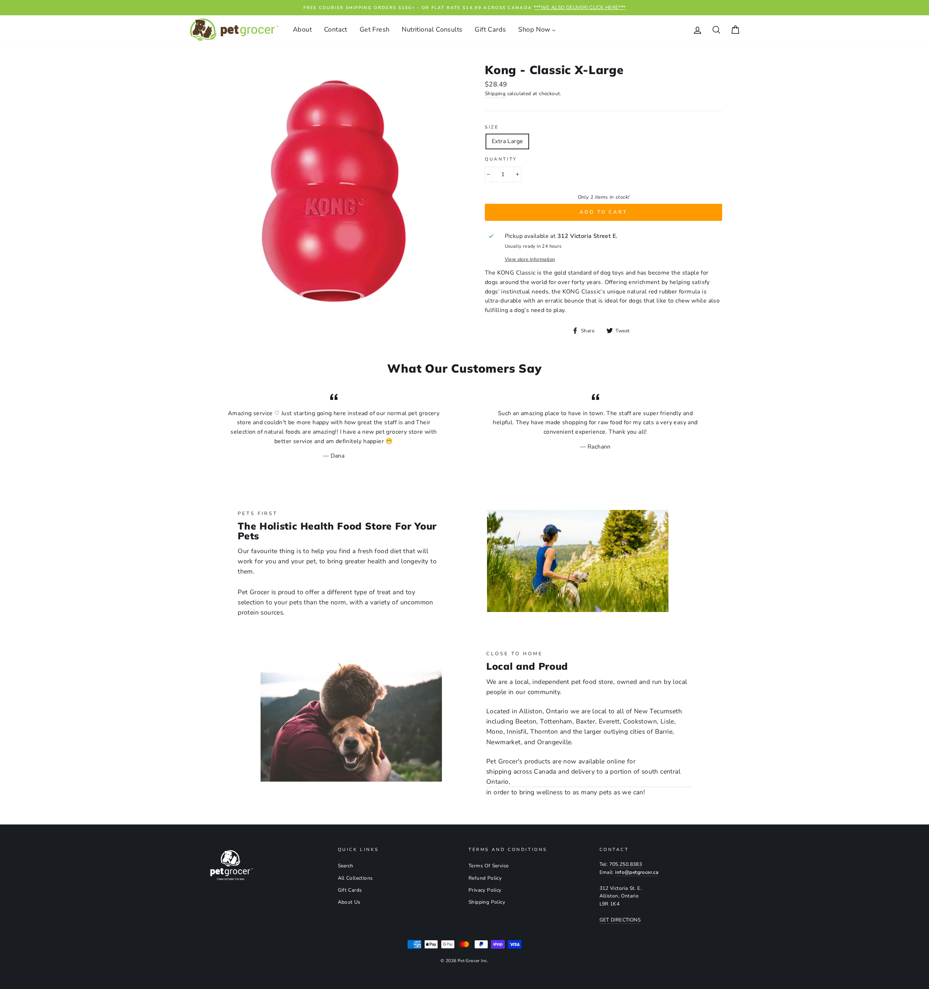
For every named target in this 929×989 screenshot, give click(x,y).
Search (345, 865)
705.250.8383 (625, 864)
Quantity (501, 159)
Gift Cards (350, 890)
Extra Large (507, 141)
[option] (464, 8)
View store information (530, 259)
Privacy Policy (485, 890)
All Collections (355, 878)
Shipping (495, 93)
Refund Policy (485, 878)
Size (492, 127)
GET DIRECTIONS (620, 919)
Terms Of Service (488, 865)
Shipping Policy (486, 902)
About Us (349, 902)
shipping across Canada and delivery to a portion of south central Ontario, (583, 776)
